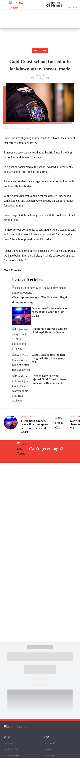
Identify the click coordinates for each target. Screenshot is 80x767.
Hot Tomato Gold (11, 749)
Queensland (49, 755)
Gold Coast (49, 743)
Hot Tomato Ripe (11, 755)
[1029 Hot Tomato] (21, 4)
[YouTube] (46, 458)
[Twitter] (38, 458)
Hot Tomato (9, 743)
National (47, 749)
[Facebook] (20, 458)
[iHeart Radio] (55, 458)
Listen (7, 736)
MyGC (47, 736)
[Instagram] (29, 458)
